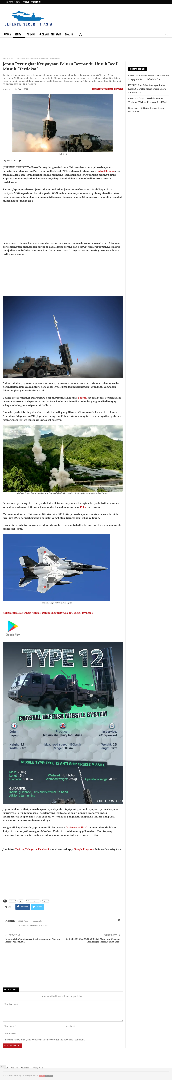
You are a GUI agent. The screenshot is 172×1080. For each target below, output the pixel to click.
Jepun (21, 901)
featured (12, 901)
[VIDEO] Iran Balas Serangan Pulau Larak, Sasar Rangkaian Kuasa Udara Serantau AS (147, 89)
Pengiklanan (36, 2)
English (69, 34)
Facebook (43, 849)
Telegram (31, 849)
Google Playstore (84, 849)
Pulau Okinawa (106, 171)
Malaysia (118, 89)
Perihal (26, 2)
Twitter (19, 849)
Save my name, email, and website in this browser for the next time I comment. (45, 1039)
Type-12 (45, 901)
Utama (7, 34)
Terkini (31, 34)
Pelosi (83, 507)
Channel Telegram (51, 34)
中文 (79, 34)
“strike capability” (76, 827)
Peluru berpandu (32, 901)
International (106, 89)
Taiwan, (82, 397)
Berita (18, 34)
